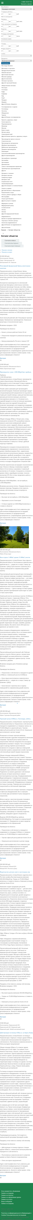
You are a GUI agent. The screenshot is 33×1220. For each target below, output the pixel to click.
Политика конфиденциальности (11, 1213)
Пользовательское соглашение (16, 1215)
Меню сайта (2, 3)
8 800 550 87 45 (27, 2)
